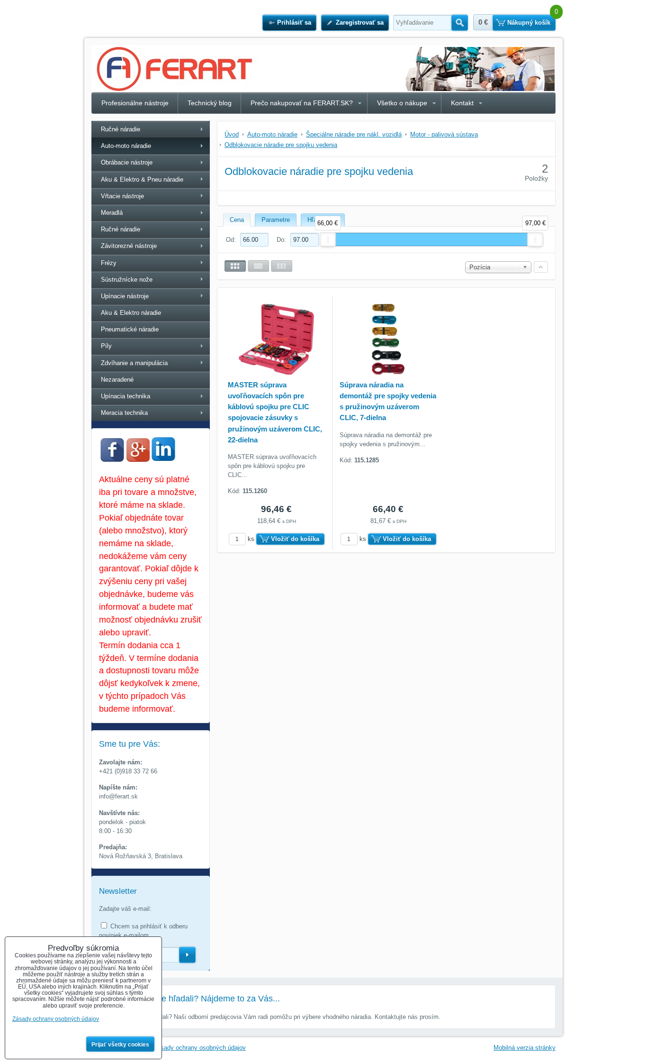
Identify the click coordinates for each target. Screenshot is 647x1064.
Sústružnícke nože (127, 279)
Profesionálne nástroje (135, 103)
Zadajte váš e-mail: (125, 908)
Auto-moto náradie (126, 145)
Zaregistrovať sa (360, 22)
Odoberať (187, 955)
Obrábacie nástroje (127, 162)
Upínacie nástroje (125, 296)
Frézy (109, 262)
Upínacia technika (125, 396)
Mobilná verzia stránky (525, 1047)
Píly (106, 345)
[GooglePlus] (138, 459)
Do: (282, 239)
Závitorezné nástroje (129, 245)
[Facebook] (112, 459)
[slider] (328, 239)
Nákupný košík (528, 22)
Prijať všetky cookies (120, 1044)
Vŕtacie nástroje (122, 196)
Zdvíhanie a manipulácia (134, 363)
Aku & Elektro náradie (131, 312)
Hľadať (459, 23)
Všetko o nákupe (402, 103)
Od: (232, 239)
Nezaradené (117, 379)
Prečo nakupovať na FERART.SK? (302, 103)
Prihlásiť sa (294, 22)
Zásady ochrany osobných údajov (199, 1047)
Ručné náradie (120, 129)
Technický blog (210, 103)
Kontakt (462, 103)
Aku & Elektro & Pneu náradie (142, 179)
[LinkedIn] (163, 458)
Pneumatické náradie (130, 329)
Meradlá (112, 212)
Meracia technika (124, 412)
